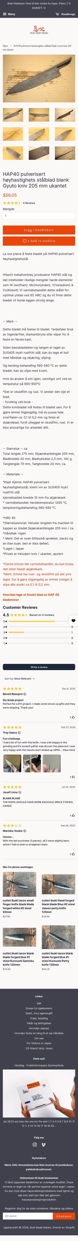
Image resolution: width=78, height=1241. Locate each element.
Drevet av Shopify (64, 1227)
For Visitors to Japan (39, 1043)
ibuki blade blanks (40, 1227)
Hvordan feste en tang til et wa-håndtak (39, 1033)
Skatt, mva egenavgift (39, 1013)
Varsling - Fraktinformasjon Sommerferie (39, 1065)
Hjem (5, 46)
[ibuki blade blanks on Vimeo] (43, 1145)
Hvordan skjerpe (39, 1028)
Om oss (39, 1038)
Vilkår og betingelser (39, 1023)
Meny (11, 14)
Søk (39, 1003)
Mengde (8, 209)
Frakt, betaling (39, 1018)
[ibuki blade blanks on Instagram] (35, 1145)
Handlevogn (68, 14)
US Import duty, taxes (39, 1048)
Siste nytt (39, 1058)
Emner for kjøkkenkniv (39, 1008)
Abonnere (64, 1216)
